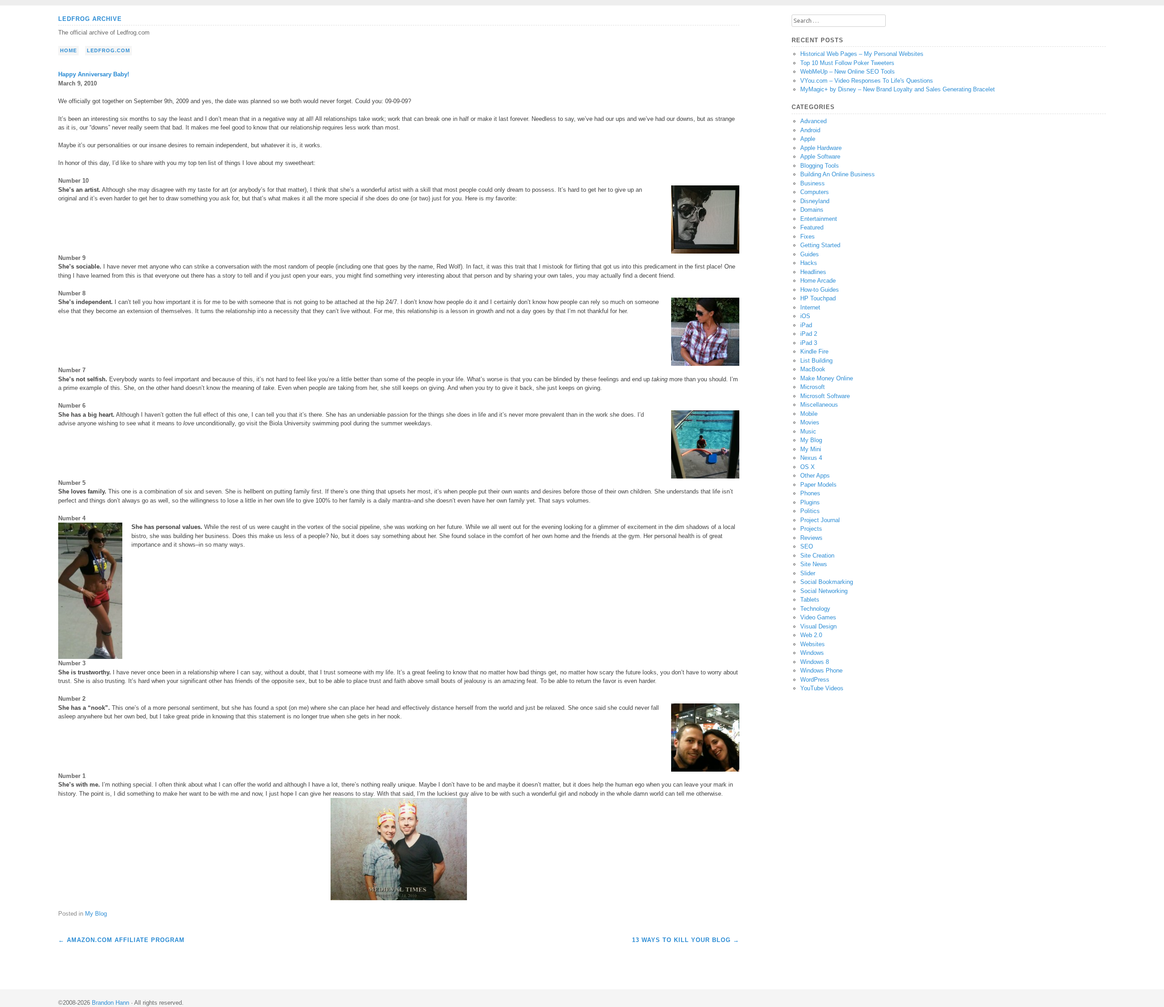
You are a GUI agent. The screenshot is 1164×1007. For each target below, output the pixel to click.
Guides (809, 254)
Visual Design (818, 626)
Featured (811, 227)
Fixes (807, 236)
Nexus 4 (811, 457)
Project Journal (820, 520)
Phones (810, 493)
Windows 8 (814, 661)
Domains (811, 209)
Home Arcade (818, 280)
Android (810, 130)
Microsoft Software (825, 396)
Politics (810, 511)
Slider (807, 573)
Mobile (809, 413)
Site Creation (817, 555)
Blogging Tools (819, 165)
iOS (805, 316)
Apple (807, 138)
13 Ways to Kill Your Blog (685, 940)
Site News (813, 564)
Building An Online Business (837, 174)
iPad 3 (808, 342)
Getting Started (820, 245)
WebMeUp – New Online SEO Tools (847, 71)
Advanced (813, 121)
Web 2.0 (811, 635)
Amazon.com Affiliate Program (121, 940)
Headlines (813, 272)
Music (808, 431)
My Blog (96, 913)
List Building (816, 360)
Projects (811, 528)
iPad (806, 325)
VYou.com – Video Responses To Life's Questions (866, 80)
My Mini (810, 449)
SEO (806, 546)
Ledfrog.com (108, 50)
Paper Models (818, 484)
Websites (812, 644)
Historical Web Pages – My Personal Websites (861, 53)
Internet (810, 307)
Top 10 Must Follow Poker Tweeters (847, 63)
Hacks (808, 262)
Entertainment (818, 218)
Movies (809, 422)
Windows (812, 652)
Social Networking (824, 591)
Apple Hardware (821, 148)
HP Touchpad (818, 298)
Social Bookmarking (826, 581)
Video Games (818, 617)
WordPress (814, 679)
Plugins (810, 502)
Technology (815, 608)
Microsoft (812, 387)
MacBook (812, 369)
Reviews (811, 537)
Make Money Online (826, 378)
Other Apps (815, 475)
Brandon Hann (110, 1002)
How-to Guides (819, 289)
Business (812, 183)
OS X (807, 467)
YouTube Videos (821, 688)
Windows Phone (821, 670)
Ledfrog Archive (90, 18)
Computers (814, 192)
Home (68, 50)
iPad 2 (808, 333)
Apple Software (820, 156)
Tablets (809, 599)
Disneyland (814, 201)
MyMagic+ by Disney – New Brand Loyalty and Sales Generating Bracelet (897, 89)
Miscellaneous (819, 404)
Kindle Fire (814, 351)
